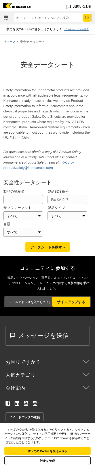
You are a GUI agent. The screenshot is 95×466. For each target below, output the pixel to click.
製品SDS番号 (58, 191)
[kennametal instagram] (35, 404)
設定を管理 (47, 461)
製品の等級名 (14, 191)
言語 (6, 223)
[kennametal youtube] (26, 404)
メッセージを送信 (43, 335)
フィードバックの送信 (24, 417)
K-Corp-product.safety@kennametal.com (38, 165)
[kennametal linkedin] (17, 404)
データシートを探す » (47, 247)
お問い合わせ (82, 6)
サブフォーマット (17, 207)
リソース (9, 41)
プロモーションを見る (76, 29)
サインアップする (71, 301)
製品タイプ (56, 207)
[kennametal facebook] (8, 404)
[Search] (87, 18)
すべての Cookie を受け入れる (47, 451)
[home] (16, 6)
